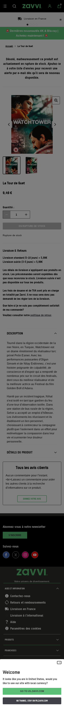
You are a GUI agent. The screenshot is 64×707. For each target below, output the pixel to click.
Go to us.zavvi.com (32, 691)
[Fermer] (59, 662)
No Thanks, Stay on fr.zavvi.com (32, 700)
